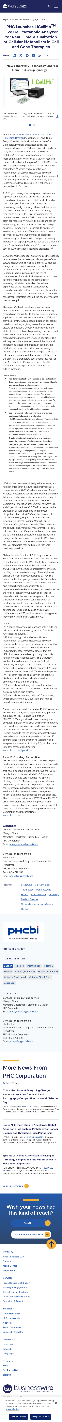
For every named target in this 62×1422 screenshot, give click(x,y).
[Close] (56, 1403)
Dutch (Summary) (48, 971)
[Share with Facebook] (27, 55)
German (48, 966)
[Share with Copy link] (39, 55)
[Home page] (15, 6)
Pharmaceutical (38, 894)
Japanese (9, 983)
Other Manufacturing (32, 904)
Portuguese (34, 966)
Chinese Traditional (15, 977)
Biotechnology (42, 884)
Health (24, 894)
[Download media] (57, 116)
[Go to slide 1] (30, 125)
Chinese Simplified (39, 977)
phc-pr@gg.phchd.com (21, 876)
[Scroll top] (51, 1244)
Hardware (26, 909)
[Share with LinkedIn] (14, 55)
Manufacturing (43, 889)
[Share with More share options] (46, 55)
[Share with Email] (33, 55)
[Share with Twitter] (20, 55)
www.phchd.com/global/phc (18, 750)
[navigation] (56, 6)
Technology (27, 889)
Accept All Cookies (40, 1416)
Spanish (19, 966)
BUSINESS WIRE (22, 134)
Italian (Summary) (25, 971)
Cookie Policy (12, 1409)
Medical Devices (29, 899)
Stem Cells (26, 884)
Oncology (54, 894)
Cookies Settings (18, 1416)
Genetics (50, 904)
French (8, 971)
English (8, 966)
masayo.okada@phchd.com (24, 844)
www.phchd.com (11, 815)
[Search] (49, 6)
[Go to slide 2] (34, 125)
